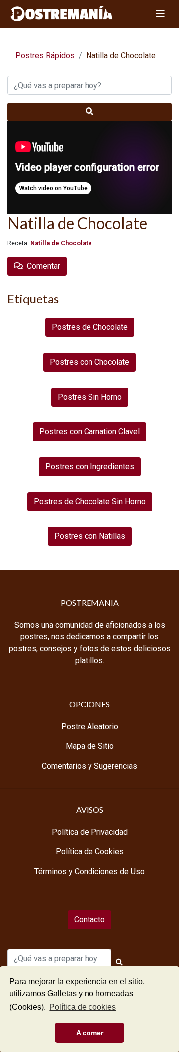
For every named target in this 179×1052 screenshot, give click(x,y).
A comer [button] (89, 1033)
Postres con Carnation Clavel (89, 431)
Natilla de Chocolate (61, 243)
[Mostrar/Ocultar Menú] (160, 13)
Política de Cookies (90, 851)
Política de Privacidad (90, 832)
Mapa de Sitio (90, 746)
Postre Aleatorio (89, 726)
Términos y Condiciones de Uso (89, 871)
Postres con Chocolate (89, 362)
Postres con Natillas (89, 536)
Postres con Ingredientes (89, 466)
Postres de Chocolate (90, 327)
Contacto (89, 919)
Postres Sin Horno (90, 397)
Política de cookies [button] (82, 1007)
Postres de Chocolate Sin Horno (90, 501)
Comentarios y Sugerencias (89, 766)
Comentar (41, 266)
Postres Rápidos (45, 55)
